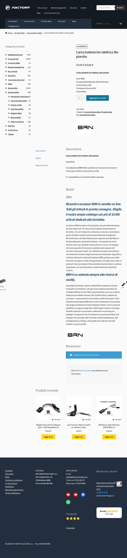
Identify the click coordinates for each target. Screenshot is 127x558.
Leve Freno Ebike (17, 109)
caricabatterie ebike (87, 115)
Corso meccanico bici (52, 13)
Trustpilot (70, 528)
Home (10, 33)
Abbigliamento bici (15, 55)
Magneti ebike (16, 113)
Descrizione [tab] (41, 151)
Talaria (11, 134)
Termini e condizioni (13, 480)
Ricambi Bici (13, 21)
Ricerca (120, 8)
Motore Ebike (16, 117)
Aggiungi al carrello (97, 98)
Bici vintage (12, 71)
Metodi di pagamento (59, 8)
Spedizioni (9, 486)
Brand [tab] (38, 158)
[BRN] (85, 127)
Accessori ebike (14, 63)
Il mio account (42, 8)
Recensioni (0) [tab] (42, 165)
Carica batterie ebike (34, 33)
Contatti (83, 8)
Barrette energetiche (16, 67)
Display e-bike (16, 105)
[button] (109, 512)
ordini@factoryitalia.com (76, 477)
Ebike (74, 21)
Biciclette (61, 21)
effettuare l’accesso (83, 370)
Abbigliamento (14, 26)
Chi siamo (73, 8)
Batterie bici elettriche (19, 96)
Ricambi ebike (46, 21)
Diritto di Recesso (12, 493)
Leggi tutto (48, 437)
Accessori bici (29, 21)
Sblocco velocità (17, 122)
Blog (38, 13)
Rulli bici (11, 126)
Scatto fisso (13, 130)
